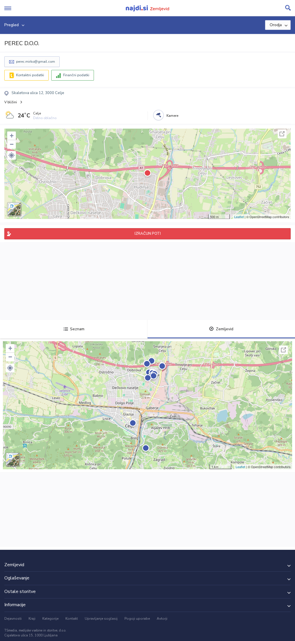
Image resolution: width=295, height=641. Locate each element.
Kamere (172, 115)
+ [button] (12, 135)
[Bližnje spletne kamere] (158, 115)
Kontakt (71, 618)
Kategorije (50, 618)
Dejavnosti (13, 618)
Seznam (77, 329)
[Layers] (14, 209)
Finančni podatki (76, 75)
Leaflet (239, 216)
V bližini (10, 102)
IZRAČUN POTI (148, 233)
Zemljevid (224, 329)
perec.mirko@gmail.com (35, 61)
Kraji (32, 618)
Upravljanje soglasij (101, 618)
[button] (11, 155)
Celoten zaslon (282, 133)
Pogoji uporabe (137, 618)
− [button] (12, 144)
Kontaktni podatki (30, 75)
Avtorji (162, 618)
